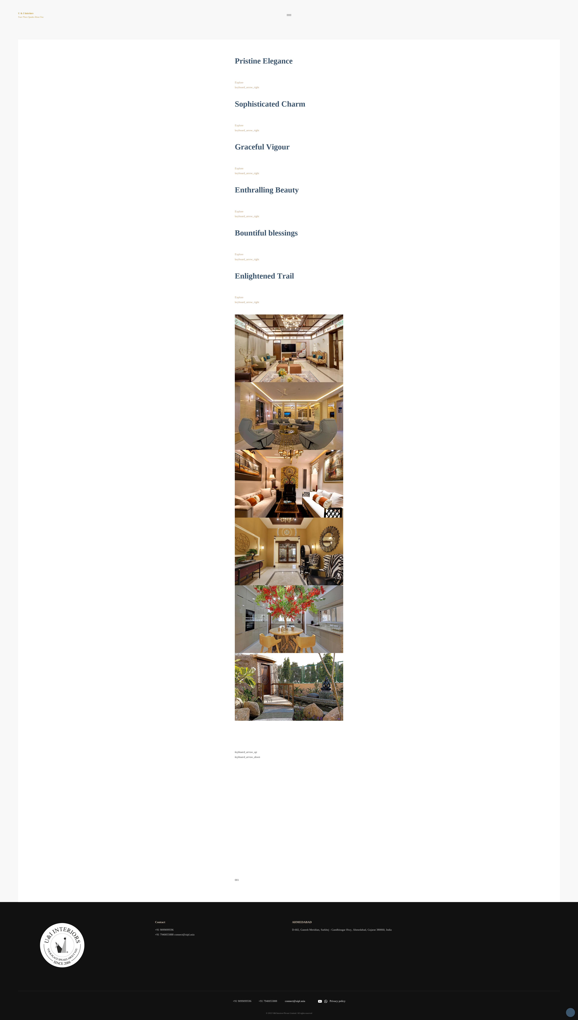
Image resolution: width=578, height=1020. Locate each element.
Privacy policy (337, 1001)
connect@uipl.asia (184, 934)
